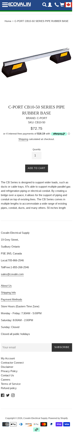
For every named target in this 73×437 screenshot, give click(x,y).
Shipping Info (8, 292)
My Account (8, 358)
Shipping (23, 139)
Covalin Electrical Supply (35, 418)
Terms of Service (11, 383)
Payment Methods (11, 299)
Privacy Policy (9, 371)
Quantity (37, 149)
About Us (6, 285)
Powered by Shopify (58, 418)
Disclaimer (7, 366)
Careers (5, 379)
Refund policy (9, 388)
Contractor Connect (12, 362)
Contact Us (7, 375)
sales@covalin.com (12, 274)
